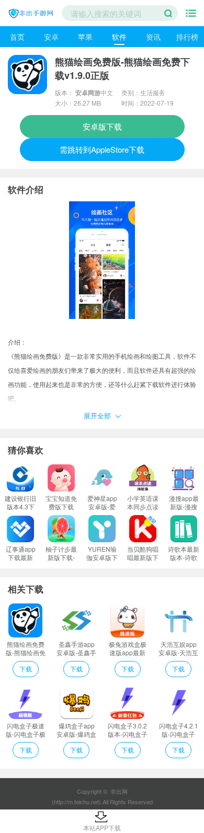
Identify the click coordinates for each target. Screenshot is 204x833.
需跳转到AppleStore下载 (102, 149)
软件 (119, 36)
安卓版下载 (102, 126)
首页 (17, 36)
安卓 (51, 36)
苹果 (85, 36)
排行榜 (187, 36)
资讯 (153, 36)
